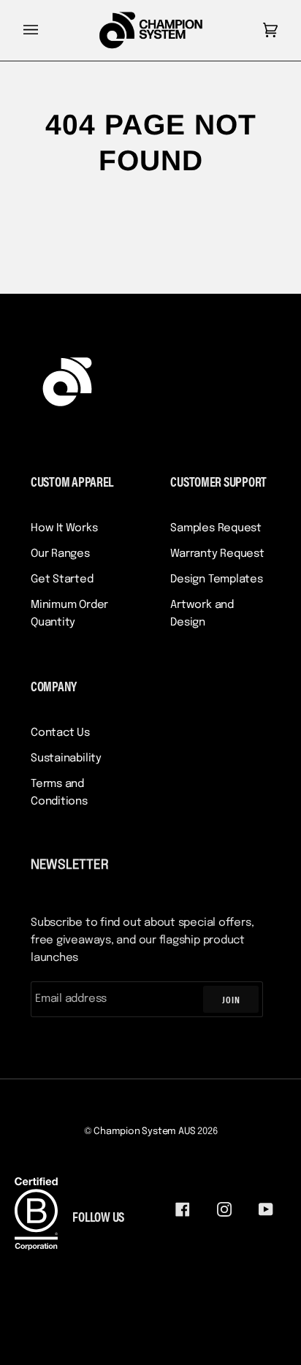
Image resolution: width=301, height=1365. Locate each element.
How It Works (64, 528)
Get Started (62, 579)
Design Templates (216, 579)
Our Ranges (60, 554)
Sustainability (66, 758)
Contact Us (60, 733)
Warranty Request (217, 554)
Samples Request (216, 528)
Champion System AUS (144, 1131)
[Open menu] (45, 30)
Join (231, 999)
